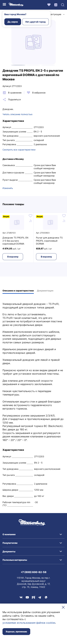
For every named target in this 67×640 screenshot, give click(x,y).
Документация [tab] (45, 290)
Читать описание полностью (17, 114)
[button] (33, 534)
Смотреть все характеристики (18, 149)
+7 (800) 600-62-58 (33, 572)
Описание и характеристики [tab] (18, 290)
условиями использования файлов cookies (28, 622)
